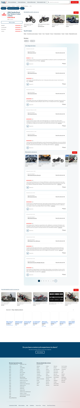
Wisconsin (63, 380)
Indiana (47, 366)
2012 (10, 380)
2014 (10, 377)
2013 (10, 378)
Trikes (21, 366)
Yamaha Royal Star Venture (13, 8)
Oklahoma (55, 380)
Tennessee (63, 369)
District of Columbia (40, 378)
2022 (10, 366)
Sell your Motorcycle (31, 2)
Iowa (47, 367)
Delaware (38, 377)
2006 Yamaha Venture (32, 52)
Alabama (38, 366)
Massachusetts (49, 377)
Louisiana (47, 372)
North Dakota (56, 377)
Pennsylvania (56, 383)
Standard (21, 370)
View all (76, 12)
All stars (31, 40)
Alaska (38, 367)
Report (64, 63)
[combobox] (27, 41)
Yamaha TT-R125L (23, 393)
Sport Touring (22, 372)
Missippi (47, 382)
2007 (10, 388)
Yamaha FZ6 (22, 386)
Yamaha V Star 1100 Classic (25, 383)
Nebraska (55, 366)
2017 (10, 372)
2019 (10, 369)
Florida (38, 380)
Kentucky (48, 370)
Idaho (38, 383)
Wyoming (63, 382)
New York (55, 374)
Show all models (23, 396)
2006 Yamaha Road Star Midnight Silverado (36, 262)
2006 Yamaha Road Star (32, 73)
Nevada (55, 367)
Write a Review (40, 352)
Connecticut (39, 375)
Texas (62, 370)
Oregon (55, 382)
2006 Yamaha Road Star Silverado (34, 175)
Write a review (74, 2)
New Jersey (56, 370)
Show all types (22, 377)
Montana (47, 385)
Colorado (38, 374)
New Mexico (56, 372)
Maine (47, 374)
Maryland (47, 375)
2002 (10, 396)
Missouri (47, 383)
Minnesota (48, 380)
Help (27, 405)
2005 (10, 391)
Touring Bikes (22, 367)
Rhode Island (56, 385)
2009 (10, 385)
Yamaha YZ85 (22, 390)
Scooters (21, 375)
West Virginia (63, 378)
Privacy (44, 405)
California (38, 372)
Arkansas (38, 370)
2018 (10, 370)
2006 (22, 8)
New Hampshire (57, 369)
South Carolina (64, 366)
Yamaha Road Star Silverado (25, 394)
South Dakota (64, 367)
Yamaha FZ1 (22, 388)
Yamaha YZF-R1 (23, 385)
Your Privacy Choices (51, 405)
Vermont (63, 374)
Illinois (38, 385)
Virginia (62, 375)
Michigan (47, 378)
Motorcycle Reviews (12, 2)
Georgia (38, 382)
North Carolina (56, 375)
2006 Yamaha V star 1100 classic (34, 240)
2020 (10, 367)
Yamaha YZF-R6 (23, 382)
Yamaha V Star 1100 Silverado (25, 391)
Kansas (47, 369)
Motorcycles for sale (41, 2)
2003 (10, 394)
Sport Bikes (22, 374)
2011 (10, 382)
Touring (21, 369)
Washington (63, 377)
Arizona (38, 369)
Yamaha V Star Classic (24, 380)
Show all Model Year (13, 397)
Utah (62, 372)
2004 (10, 393)
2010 (10, 383)
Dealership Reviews (22, 2)
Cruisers (3, 8)
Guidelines (32, 405)
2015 (10, 375)
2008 (10, 386)
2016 (10, 374)
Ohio (55, 378)
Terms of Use (38, 405)
